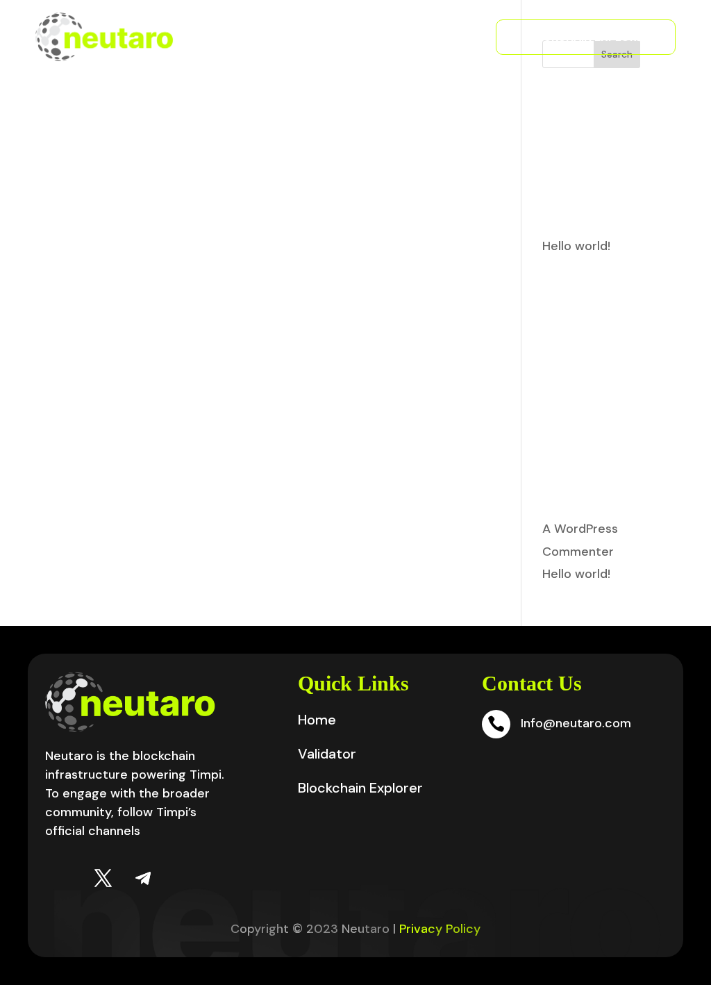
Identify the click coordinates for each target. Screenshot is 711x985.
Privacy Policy (439, 928)
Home (317, 720)
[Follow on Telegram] (143, 878)
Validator (423, 37)
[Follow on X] (102, 878)
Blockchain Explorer (585, 37)
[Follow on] (62, 878)
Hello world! (576, 246)
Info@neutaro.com (576, 723)
